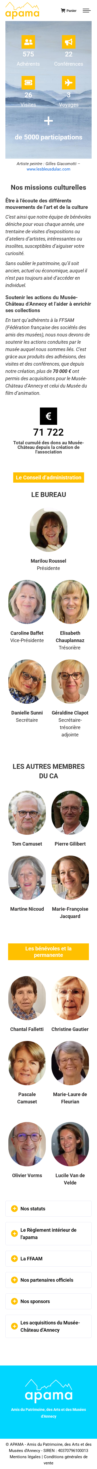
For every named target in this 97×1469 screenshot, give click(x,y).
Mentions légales (25, 1456)
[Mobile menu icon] (87, 10)
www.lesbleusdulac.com (48, 169)
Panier (72, 11)
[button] (48, 1208)
